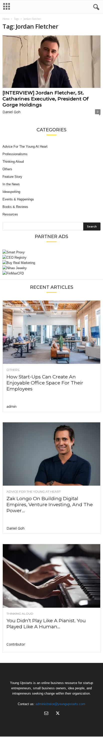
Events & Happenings (18, 199)
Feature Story (12, 177)
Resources (10, 214)
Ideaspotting (11, 192)
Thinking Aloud (13, 161)
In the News (11, 184)
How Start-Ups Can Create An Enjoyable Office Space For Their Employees (44, 383)
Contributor (15, 644)
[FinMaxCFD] (51, 273)
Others (7, 169)
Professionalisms (15, 154)
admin (11, 406)
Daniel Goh (11, 111)
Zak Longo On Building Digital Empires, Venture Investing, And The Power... (49, 505)
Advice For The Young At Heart (25, 146)
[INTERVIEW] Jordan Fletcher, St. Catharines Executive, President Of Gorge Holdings (45, 99)
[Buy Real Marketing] (51, 262)
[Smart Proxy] (51, 252)
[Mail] (46, 714)
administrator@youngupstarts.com (60, 704)
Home (5, 19)
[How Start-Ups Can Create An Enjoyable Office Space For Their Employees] (51, 332)
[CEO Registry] (51, 257)
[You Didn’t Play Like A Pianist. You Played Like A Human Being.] (51, 575)
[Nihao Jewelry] (51, 268)
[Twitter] (57, 714)
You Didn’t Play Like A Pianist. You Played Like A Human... (46, 624)
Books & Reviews (15, 207)
